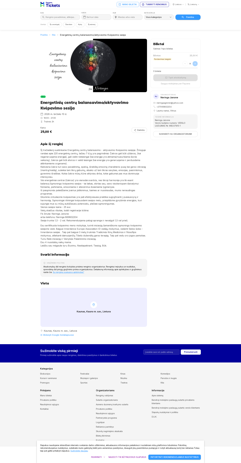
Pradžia (44, 35)
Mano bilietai (127, 4)
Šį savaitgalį (55, 24)
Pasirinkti (98, 457)
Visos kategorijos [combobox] (154, 17)
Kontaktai (44, 409)
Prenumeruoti (190, 352)
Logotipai (100, 422)
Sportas (83, 382)
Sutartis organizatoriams (107, 400)
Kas (42, 13)
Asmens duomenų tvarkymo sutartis (112, 404)
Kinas (122, 374)
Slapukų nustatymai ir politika (165, 412)
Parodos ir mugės (169, 378)
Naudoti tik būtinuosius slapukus (127, 457)
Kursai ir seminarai (48, 378)
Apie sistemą (157, 395)
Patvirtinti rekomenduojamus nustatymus (175, 457)
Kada (84, 13)
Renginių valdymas (104, 395)
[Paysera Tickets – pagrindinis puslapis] (50, 4)
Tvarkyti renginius (154, 4)
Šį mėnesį (92, 24)
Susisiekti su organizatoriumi (175, 134)
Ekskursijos (45, 374)
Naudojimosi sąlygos (49, 404)
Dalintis (139, 130)
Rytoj (80, 24)
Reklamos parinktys (105, 427)
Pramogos (45, 382)
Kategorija (149, 13)
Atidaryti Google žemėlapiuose (57, 335)
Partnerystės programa (106, 418)
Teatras (123, 382)
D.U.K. (154, 417)
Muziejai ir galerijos (89, 378)
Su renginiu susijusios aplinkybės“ (68, 272)
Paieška (190, 17)
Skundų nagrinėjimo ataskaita (109, 431)
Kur (114, 13)
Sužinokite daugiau (79, 451)
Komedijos (165, 374)
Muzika (123, 378)
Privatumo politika (48, 400)
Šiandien (68, 24)
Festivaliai (84, 374)
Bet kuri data (92, 17)
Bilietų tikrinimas (103, 436)
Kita (54, 35)
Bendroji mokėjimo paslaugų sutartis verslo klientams (176, 408)
